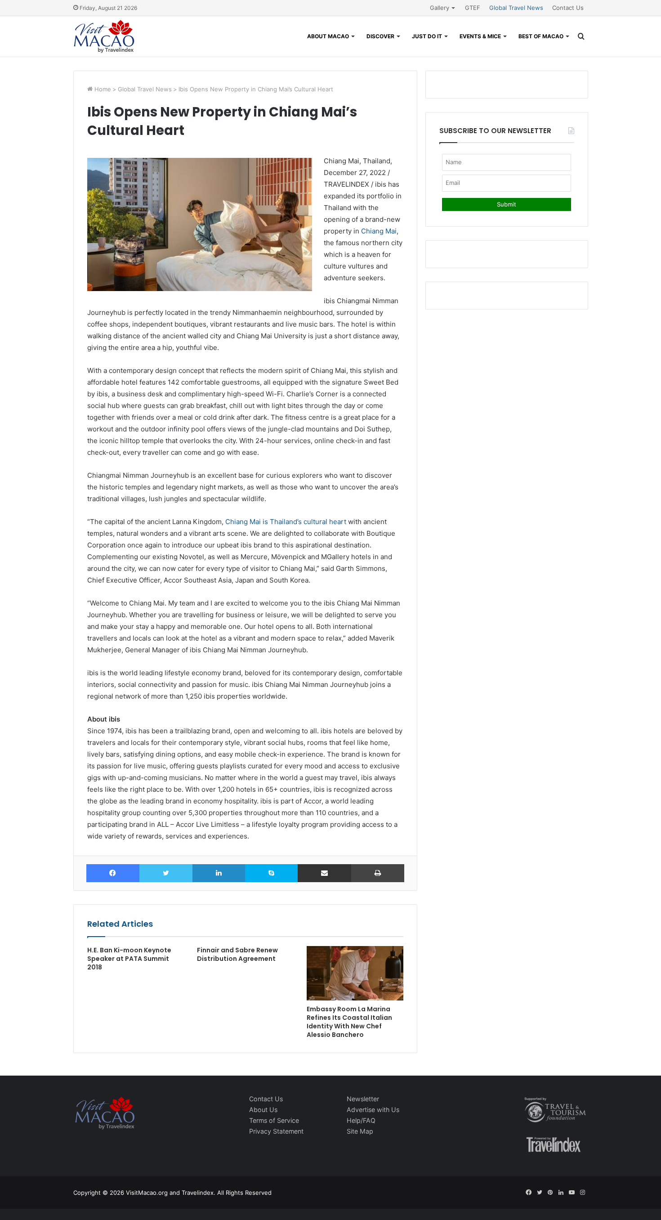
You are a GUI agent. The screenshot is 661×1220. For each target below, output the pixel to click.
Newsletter (363, 1099)
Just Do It (427, 36)
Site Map (360, 1131)
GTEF (472, 7)
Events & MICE (480, 36)
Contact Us (568, 7)
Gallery (439, 7)
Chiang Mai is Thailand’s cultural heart (285, 521)
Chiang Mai (379, 231)
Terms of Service (274, 1120)
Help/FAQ (361, 1120)
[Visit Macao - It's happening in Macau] (103, 36)
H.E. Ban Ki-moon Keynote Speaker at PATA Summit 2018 (129, 959)
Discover (380, 36)
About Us (263, 1109)
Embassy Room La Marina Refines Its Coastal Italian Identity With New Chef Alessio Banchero (349, 1022)
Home (102, 89)
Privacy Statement (276, 1131)
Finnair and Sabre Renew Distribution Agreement (237, 954)
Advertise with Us (373, 1109)
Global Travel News (516, 7)
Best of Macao (540, 36)
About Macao (328, 36)
